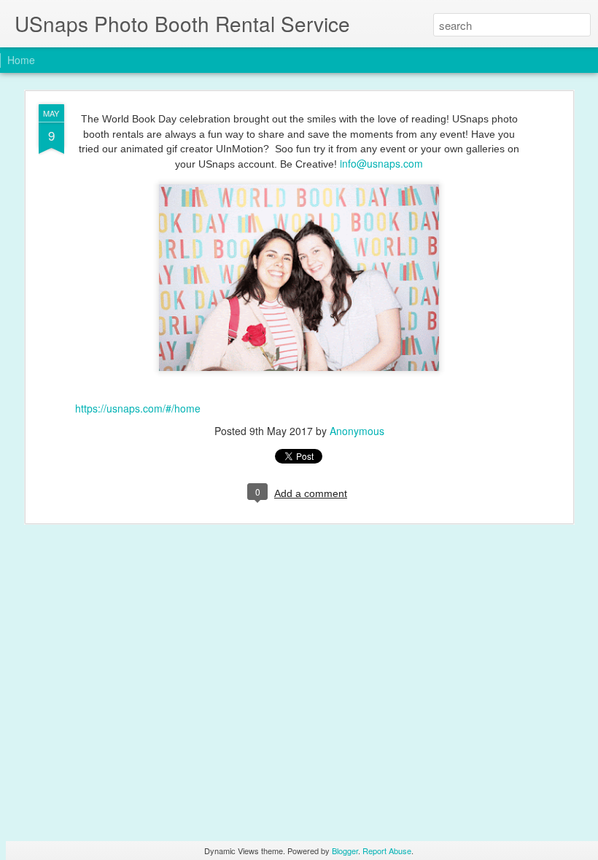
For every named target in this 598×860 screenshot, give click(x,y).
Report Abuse (386, 850)
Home (21, 59)
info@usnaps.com (381, 163)
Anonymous (357, 430)
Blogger (345, 850)
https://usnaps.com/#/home (138, 408)
